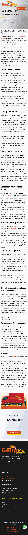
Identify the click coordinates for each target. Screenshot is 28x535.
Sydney (4, 509)
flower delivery (5, 196)
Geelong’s (18, 257)
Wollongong (5, 511)
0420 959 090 (14, 420)
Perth (3, 502)
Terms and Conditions (12, 531)
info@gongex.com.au (10, 478)
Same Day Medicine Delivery (9, 488)
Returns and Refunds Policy (14, 529)
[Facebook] (2, 462)
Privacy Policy (10, 527)
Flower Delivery (6, 492)
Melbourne (5, 507)
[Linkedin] (9, 462)
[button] (21, 8)
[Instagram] (5, 462)
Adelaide (4, 504)
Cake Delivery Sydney (7, 490)
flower (5, 257)
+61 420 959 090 (8, 476)
